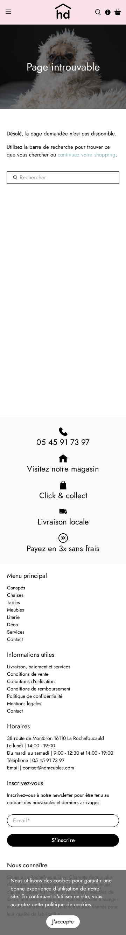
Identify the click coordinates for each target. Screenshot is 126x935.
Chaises (15, 595)
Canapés (16, 587)
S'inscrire (63, 840)
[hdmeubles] (62, 12)
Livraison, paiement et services (38, 666)
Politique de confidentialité (34, 696)
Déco (12, 624)
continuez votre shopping (86, 155)
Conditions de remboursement (38, 688)
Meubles (15, 609)
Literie (13, 617)
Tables (13, 602)
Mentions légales (24, 703)
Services (15, 631)
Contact (15, 639)
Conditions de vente (27, 673)
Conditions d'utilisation (31, 681)
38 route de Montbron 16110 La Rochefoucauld (55, 738)
